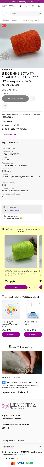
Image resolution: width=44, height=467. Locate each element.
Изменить (16, 210)
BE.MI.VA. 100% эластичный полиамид (21, 271)
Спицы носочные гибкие (31, 323)
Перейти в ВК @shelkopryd (15, 392)
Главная (5, 20)
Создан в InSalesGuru (10, 458)
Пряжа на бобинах (19, 20)
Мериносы (34, 20)
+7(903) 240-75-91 (11, 415)
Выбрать (11, 334)
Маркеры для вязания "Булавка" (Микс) (9, 324)
